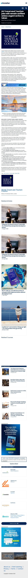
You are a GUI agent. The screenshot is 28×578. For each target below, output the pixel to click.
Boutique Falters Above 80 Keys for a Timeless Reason (18, 380)
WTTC (3, 51)
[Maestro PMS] (5, 516)
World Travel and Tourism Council (8, 20)
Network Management (14, 470)
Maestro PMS (14, 514)
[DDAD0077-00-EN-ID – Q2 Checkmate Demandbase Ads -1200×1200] (11, 546)
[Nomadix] (5, 472)
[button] (26, 3)
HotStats (13, 502)
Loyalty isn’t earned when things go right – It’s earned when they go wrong (14, 327)
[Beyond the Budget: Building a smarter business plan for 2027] (5, 405)
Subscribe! (14, 464)
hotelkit (13, 491)
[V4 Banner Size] (14, 86)
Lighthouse (13, 480)
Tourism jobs (11, 173)
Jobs (5, 173)
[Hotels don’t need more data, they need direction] (5, 394)
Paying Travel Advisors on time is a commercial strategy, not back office (17, 414)
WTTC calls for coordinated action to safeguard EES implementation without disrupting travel (13, 292)
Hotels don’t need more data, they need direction (18, 391)
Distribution (13, 481)
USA (18, 173)
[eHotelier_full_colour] (5, 3)
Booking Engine (13, 515)
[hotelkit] (5, 494)
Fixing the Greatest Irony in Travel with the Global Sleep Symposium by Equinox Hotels (13, 226)
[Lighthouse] (5, 483)
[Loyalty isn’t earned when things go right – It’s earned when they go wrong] (14, 313)
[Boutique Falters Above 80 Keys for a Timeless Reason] (5, 382)
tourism (7, 173)
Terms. (13, 569)
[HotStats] (5, 505)
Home (2, 27)
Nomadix (13, 469)
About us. (7, 567)
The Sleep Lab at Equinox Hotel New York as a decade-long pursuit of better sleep (18, 370)
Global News (8, 27)
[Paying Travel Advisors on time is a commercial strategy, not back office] (5, 416)
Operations (16, 516)
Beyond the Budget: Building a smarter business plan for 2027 (18, 403)
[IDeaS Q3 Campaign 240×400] (10, 454)
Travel (16, 173)
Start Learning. (17, 567)
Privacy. (6, 569)
